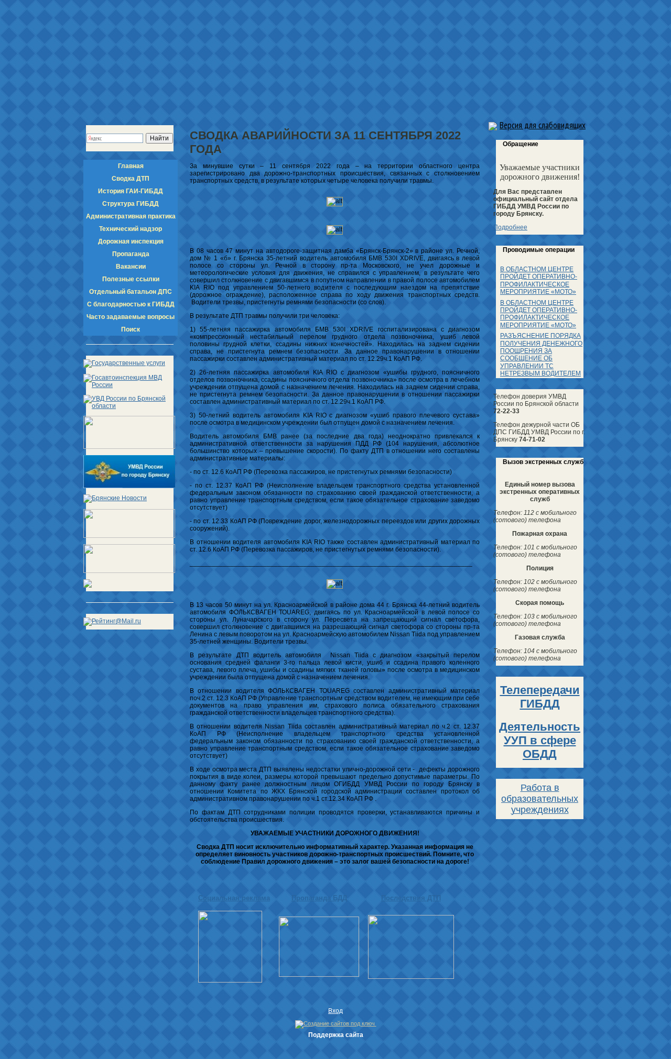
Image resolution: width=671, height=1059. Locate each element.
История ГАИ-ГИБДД (130, 191)
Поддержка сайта (335, 1035)
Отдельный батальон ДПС (130, 291)
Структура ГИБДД (130, 203)
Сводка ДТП (130, 178)
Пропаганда (130, 254)
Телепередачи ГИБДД (540, 696)
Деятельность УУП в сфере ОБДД (539, 740)
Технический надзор (130, 229)
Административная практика (131, 216)
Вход (335, 1010)
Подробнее (510, 227)
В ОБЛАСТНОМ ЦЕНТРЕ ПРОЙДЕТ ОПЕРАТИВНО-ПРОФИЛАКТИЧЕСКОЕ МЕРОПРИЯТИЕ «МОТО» (538, 280)
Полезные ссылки (130, 279)
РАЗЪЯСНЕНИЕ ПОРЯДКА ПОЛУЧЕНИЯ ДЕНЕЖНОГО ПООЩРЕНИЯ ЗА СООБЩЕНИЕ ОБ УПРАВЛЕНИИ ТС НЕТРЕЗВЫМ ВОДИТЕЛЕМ (541, 354)
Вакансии (131, 266)
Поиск (130, 329)
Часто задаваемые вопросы (130, 317)
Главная (131, 166)
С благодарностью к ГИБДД (131, 304)
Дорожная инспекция (131, 241)
